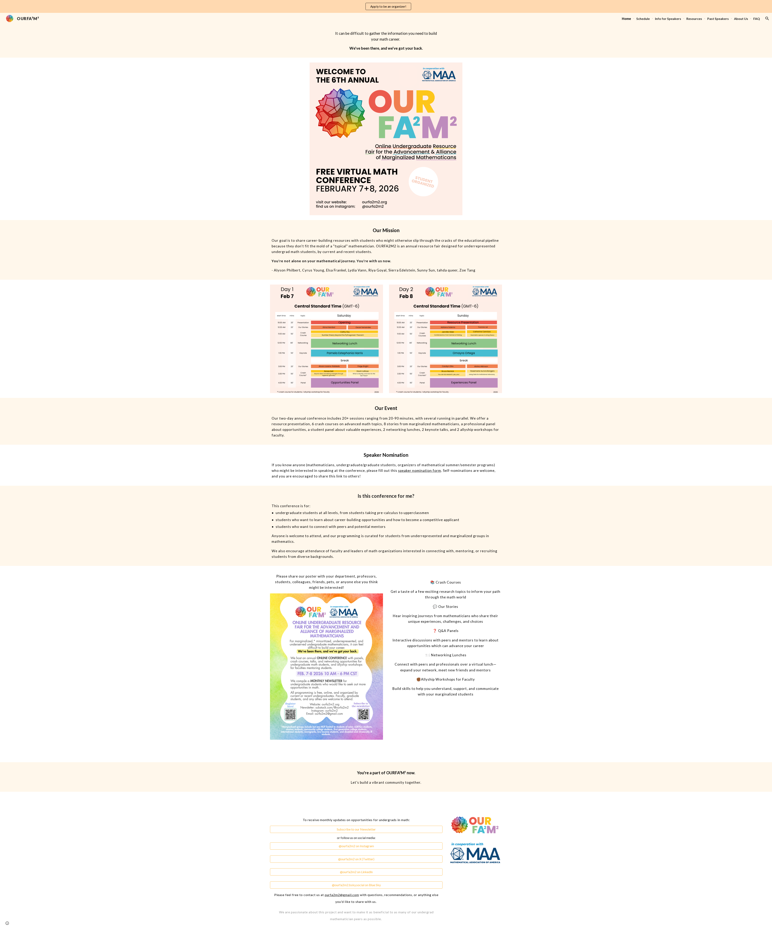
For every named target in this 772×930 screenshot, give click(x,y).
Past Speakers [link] (718, 18)
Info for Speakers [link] (668, 18)
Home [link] (626, 18)
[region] (386, 6)
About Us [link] (741, 18)
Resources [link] (694, 18)
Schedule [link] (643, 18)
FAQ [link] (756, 18)
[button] (767, 18)
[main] (386, 41)
